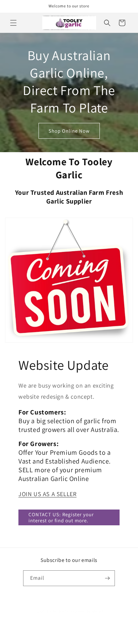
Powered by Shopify (88, 611)
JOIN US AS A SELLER (47, 494)
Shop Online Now (69, 130)
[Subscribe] (107, 578)
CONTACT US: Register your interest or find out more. (61, 517)
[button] (13, 22)
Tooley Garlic (58, 611)
